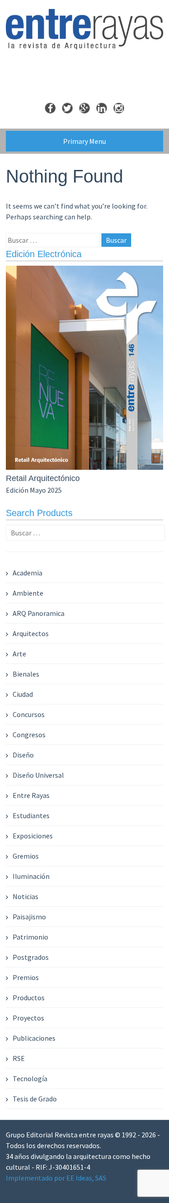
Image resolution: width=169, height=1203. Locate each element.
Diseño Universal (38, 775)
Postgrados (31, 957)
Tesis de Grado (35, 1098)
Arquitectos (31, 633)
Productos (29, 997)
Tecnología (30, 1078)
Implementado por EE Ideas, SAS (56, 1177)
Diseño (23, 754)
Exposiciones (33, 835)
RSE (19, 1058)
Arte (19, 653)
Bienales (26, 673)
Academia (27, 572)
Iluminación (31, 876)
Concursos (29, 714)
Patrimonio (30, 936)
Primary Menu (84, 141)
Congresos (29, 734)
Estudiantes (31, 815)
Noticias (25, 896)
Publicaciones (34, 1038)
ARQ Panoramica (38, 613)
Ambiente (28, 592)
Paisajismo (29, 916)
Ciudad (23, 694)
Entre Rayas (31, 795)
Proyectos (28, 1017)
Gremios (26, 855)
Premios (26, 977)
